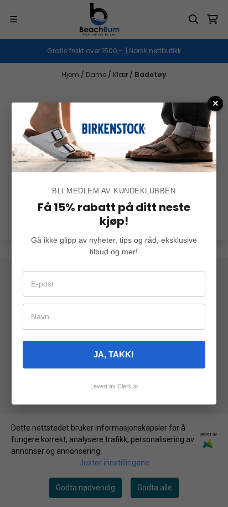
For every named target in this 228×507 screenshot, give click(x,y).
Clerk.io (127, 386)
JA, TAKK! (114, 354)
